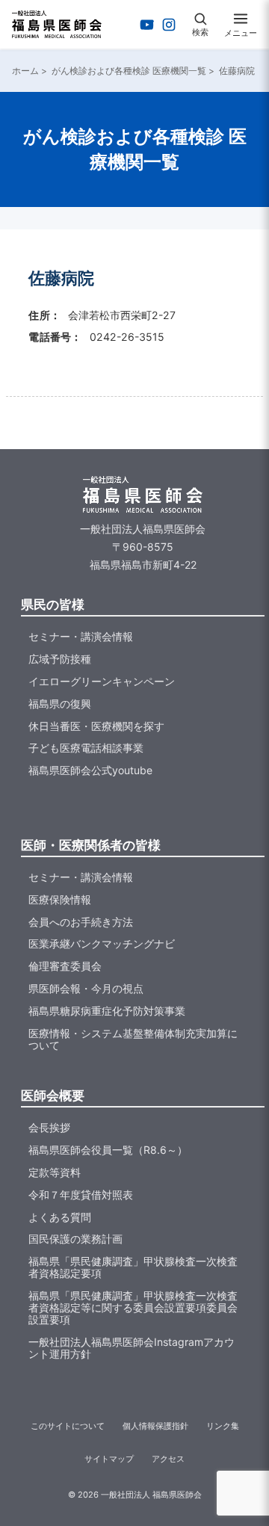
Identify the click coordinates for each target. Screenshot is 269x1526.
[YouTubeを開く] (147, 24)
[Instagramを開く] (168, 24)
